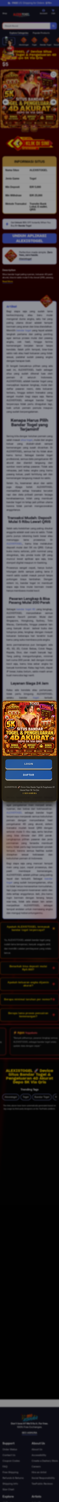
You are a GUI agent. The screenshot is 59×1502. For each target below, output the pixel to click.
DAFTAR (28, 774)
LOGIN (28, 764)
